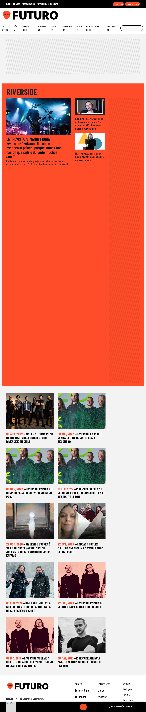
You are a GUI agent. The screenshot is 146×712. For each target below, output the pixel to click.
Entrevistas (67, 28)
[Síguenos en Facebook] (125, 14)
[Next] (97, 707)
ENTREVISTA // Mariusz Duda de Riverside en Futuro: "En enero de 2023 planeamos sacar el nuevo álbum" (89, 123)
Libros (101, 690)
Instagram (127, 689)
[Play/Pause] (83, 707)
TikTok (126, 694)
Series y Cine (26, 28)
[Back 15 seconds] (76, 707)
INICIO (9, 4)
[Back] (69, 707)
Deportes (54, 28)
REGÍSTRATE (133, 4)
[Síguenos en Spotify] (138, 14)
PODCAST (54, 4)
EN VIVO (16, 4)
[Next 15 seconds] (90, 707)
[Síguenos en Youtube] (134, 14)
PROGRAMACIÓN (28, 4)
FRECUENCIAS (42, 4)
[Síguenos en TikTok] (121, 14)
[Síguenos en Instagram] (116, 14)
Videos (79, 28)
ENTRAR (119, 4)
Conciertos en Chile (92, 28)
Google (126, 683)
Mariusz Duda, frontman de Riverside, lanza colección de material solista (89, 157)
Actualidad (42, 28)
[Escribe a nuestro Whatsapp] (143, 14)
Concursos (111, 28)
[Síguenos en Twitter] (129, 14)
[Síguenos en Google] (112, 14)
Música (16, 28)
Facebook (127, 700)
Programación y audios (122, 706)
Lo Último (5, 28)
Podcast (102, 697)
